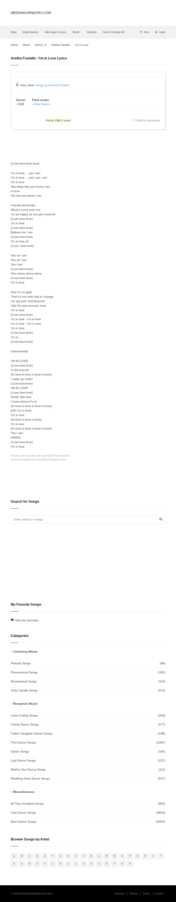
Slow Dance (42, 104)
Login (162, 32)
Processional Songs (88, 672)
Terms (146, 893)
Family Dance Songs (88, 724)
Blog (13, 32)
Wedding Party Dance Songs (88, 778)
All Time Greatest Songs (88, 803)
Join (146, 32)
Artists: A (41, 45)
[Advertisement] (88, 145)
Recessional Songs (88, 681)
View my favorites (27, 620)
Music (76, 32)
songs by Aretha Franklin (52, 85)
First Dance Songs (88, 742)
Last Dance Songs (88, 760)
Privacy (133, 893)
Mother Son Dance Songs (88, 769)
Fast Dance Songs (88, 812)
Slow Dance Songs (88, 821)
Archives (120, 893)
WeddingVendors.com (31, 13)
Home (14, 45)
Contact (159, 893)
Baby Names (31, 32)
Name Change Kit (113, 32)
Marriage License (55, 32)
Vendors (91, 32)
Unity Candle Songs (88, 690)
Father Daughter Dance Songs (88, 733)
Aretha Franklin (60, 45)
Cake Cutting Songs (88, 715)
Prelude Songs (88, 663)
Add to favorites (148, 120)
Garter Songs (88, 751)
